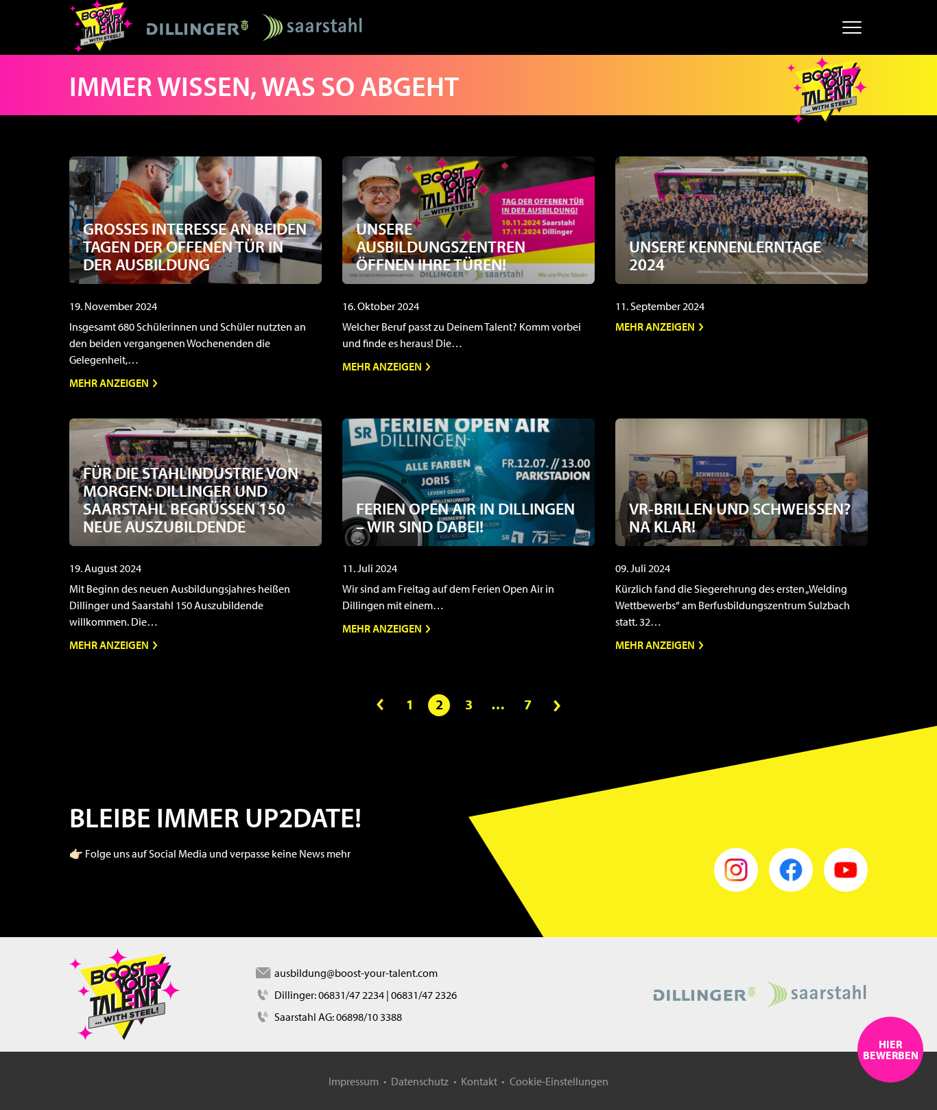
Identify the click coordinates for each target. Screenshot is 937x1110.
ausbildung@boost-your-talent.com (355, 973)
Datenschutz (420, 1081)
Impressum (354, 1081)
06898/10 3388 (369, 1017)
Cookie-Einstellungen (559, 1081)
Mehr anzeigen (110, 383)
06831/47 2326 (424, 995)
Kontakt (479, 1081)
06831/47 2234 (351, 995)
